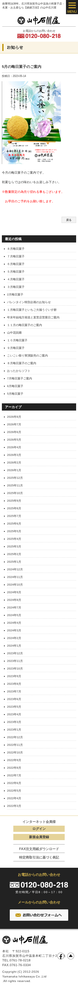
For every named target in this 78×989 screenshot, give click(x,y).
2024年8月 (14, 600)
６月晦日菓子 (16, 264)
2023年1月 (14, 729)
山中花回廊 (14, 332)
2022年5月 (14, 790)
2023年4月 (14, 714)
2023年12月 (15, 653)
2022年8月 (14, 767)
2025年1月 (14, 561)
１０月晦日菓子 (17, 340)
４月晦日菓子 (16, 279)
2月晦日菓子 (15, 294)
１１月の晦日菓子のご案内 (24, 325)
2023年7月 (14, 691)
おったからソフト (18, 370)
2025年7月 (14, 516)
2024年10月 (15, 584)
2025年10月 (15, 493)
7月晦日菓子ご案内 (19, 378)
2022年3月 (14, 806)
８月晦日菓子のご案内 (21, 363)
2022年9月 (14, 760)
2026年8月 (14, 416)
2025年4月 (14, 538)
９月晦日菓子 (16, 348)
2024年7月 (14, 607)
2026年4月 (14, 447)
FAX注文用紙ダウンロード (39, 849)
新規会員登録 (39, 837)
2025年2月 (14, 554)
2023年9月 (14, 676)
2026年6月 (14, 432)
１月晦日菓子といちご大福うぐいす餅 (32, 309)
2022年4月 (14, 798)
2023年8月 (14, 683)
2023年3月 (14, 722)
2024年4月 (14, 622)
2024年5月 (14, 615)
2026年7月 (14, 424)
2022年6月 (14, 783)
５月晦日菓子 (16, 271)
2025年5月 (14, 531)
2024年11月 (15, 577)
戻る (69, 220)
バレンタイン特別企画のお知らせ (29, 302)
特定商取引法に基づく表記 (39, 857)
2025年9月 (14, 500)
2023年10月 (15, 668)
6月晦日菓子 (15, 386)
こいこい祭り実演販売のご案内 (27, 355)
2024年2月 (14, 638)
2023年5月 (14, 706)
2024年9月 (14, 592)
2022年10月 (15, 752)
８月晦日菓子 (16, 248)
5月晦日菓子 (15, 393)
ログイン (39, 828)
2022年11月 (15, 744)
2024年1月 (14, 645)
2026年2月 (14, 462)
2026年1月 (14, 470)
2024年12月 (15, 569)
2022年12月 (15, 737)
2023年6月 (14, 699)
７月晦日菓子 (16, 256)
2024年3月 (14, 630)
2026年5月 (14, 439)
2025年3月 (14, 546)
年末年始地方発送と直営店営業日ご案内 (33, 317)
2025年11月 (15, 485)
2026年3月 (14, 455)
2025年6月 (14, 523)
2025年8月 (14, 508)
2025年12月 (15, 477)
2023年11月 (15, 661)
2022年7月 (14, 775)
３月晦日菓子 (16, 286)
